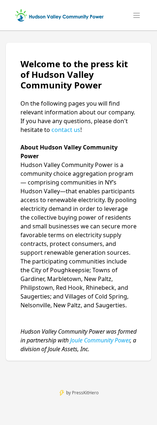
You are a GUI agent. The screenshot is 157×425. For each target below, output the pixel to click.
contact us (65, 130)
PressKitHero (85, 393)
